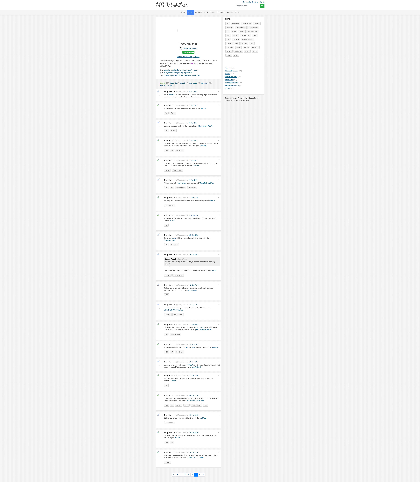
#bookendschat (169, 240)
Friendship (230, 47)
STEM (167, 462)
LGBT (186, 405)
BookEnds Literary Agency (188, 57)
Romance (255, 47)
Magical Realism (247, 39)
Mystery (246, 47)
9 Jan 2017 (193, 92)
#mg (195, 290)
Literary (229, 51)
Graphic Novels (252, 31)
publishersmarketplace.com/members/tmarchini (181, 70)
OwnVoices (192, 188)
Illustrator (230, 27)
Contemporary (253, 27)
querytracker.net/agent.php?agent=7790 (178, 73)
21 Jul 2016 (193, 375)
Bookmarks (247, 2)
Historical (236, 39)
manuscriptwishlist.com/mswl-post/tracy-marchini (182, 75)
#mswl (171, 95)
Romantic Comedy (232, 43)
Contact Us (245, 100)
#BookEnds (202, 126)
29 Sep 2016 (193, 235)
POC (205, 405)
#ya (193, 347)
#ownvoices (182, 183)
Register (255, 2)
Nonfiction (179, 150)
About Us (237, 100)
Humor (173, 130)
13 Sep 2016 (193, 285)
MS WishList (171, 5)
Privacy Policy (243, 98)
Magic (238, 47)
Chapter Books (240, 27)
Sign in (262, 2)
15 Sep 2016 (193, 255)
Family (234, 31)
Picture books (177, 170)
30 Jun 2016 (193, 395)
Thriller (173, 113)
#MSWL (204, 108)
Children (256, 23)
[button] (219, 91)
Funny (167, 170)
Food (228, 35)
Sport (251, 43)
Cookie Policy (253, 98)
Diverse (167, 275)
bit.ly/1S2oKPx (198, 400)
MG (166, 130)
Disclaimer (228, 100)
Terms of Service (231, 98)
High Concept (245, 35)
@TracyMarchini (190, 48)
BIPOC (235, 35)
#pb (181, 310)
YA (166, 113)
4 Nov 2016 (193, 198)
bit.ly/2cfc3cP (169, 310)
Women (244, 43)
